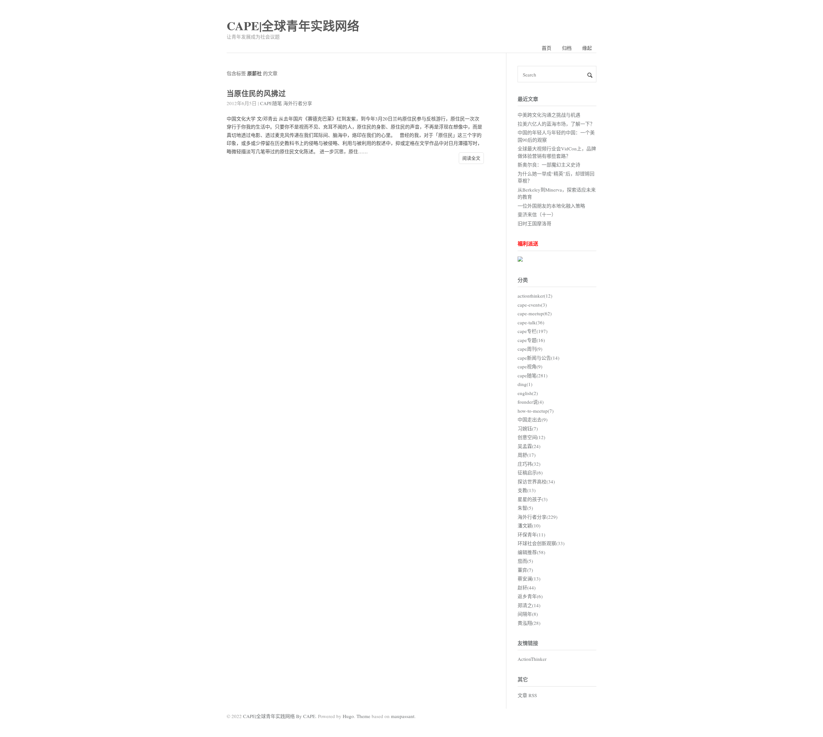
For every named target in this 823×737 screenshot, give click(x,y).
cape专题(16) (531, 340)
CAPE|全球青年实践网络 (293, 25)
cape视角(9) (530, 366)
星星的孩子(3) (532, 499)
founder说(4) (531, 402)
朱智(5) (525, 508)
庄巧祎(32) (529, 464)
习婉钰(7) (528, 428)
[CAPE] (520, 259)
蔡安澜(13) (529, 578)
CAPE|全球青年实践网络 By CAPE (279, 716)
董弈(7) (525, 570)
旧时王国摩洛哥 (534, 223)
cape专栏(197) (532, 331)
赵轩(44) (527, 587)
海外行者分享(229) (537, 517)
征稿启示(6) (530, 472)
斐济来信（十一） (537, 214)
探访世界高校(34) (536, 481)
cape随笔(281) (532, 375)
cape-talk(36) (531, 322)
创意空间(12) (531, 437)
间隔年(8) (528, 614)
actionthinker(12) (535, 295)
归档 (567, 48)
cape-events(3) (532, 304)
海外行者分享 (297, 103)
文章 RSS (527, 695)
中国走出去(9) (532, 419)
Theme (363, 716)
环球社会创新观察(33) (541, 543)
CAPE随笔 (271, 103)
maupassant (402, 716)
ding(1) (525, 384)
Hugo (348, 716)
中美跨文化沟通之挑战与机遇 (549, 115)
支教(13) (527, 490)
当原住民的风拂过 (256, 93)
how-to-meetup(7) (536, 411)
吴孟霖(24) (529, 446)
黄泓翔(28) (529, 623)
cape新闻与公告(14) (538, 358)
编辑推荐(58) (531, 552)
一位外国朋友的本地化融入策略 (551, 205)
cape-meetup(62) (535, 313)
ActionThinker (532, 659)
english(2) (528, 393)
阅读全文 (471, 158)
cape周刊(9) (530, 349)
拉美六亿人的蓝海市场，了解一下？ (556, 124)
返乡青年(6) (530, 596)
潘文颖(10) (529, 525)
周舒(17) (527, 455)
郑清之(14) (529, 605)
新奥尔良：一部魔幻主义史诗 (549, 164)
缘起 (587, 48)
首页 (546, 48)
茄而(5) (525, 561)
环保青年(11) (531, 534)
